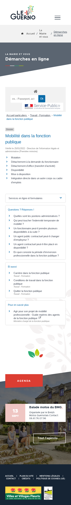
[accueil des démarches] (35, 91)
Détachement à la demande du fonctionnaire (34, 161)
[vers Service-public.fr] (42, 107)
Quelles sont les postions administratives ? (37, 216)
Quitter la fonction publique (28, 291)
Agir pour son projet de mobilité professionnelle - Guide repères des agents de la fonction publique (37, 315)
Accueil (30, 33)
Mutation (15, 157)
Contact (11, 479)
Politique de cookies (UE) (50, 479)
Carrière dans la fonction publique (31, 273)
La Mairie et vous (43, 33)
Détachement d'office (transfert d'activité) (33, 165)
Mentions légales (49, 476)
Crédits (26, 479)
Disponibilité (17, 170)
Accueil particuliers (16, 115)
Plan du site (27, 476)
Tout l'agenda (47, 438)
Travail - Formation (40, 115)
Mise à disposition (20, 174)
